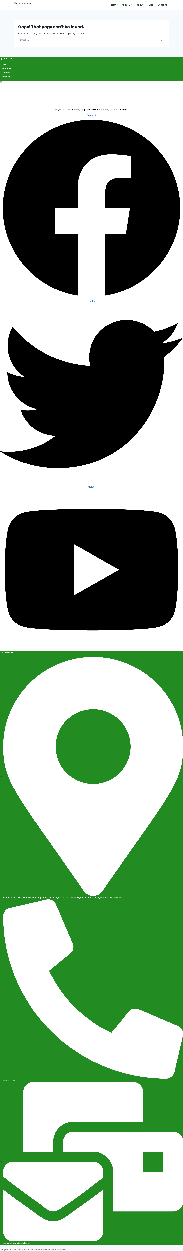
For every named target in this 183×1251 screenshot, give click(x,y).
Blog (151, 4)
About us (127, 4)
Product (140, 4)
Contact (162, 4)
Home (114, 4)
